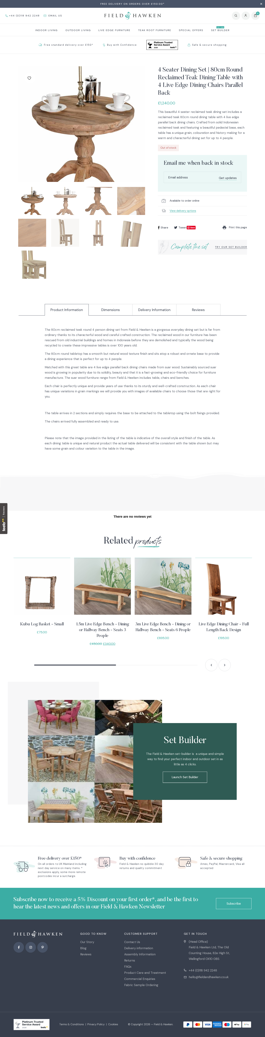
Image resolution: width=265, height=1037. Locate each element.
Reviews (198, 310)
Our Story (87, 942)
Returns (129, 960)
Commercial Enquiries (139, 979)
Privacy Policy (96, 1024)
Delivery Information (154, 310)
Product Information (66, 310)
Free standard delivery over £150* (68, 44)
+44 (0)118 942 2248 (203, 970)
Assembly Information (140, 954)
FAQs (127, 967)
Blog (83, 948)
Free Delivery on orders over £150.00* (132, 3)
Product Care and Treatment (145, 973)
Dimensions (110, 310)
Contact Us (132, 942)
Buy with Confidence (122, 44)
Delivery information (138, 948)
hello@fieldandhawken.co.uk (209, 977)
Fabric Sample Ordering (141, 985)
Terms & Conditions (71, 1024)
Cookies (113, 1024)
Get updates (228, 178)
